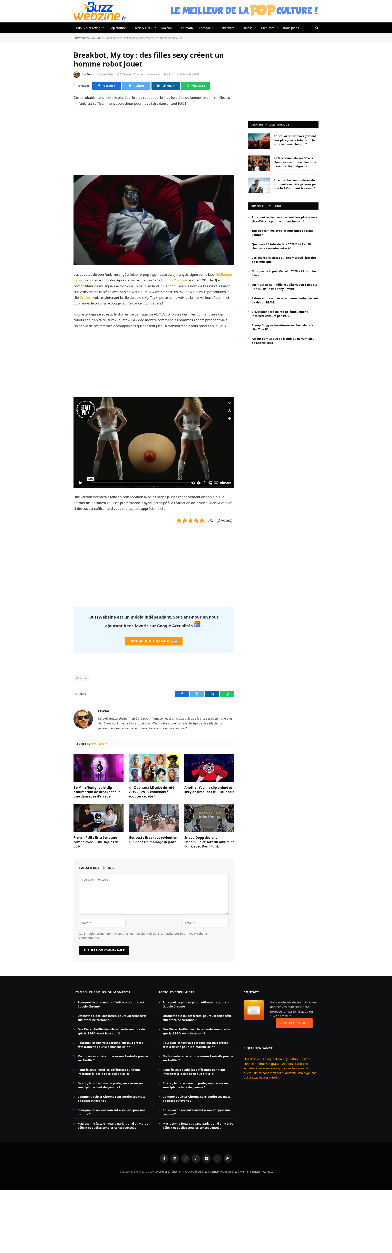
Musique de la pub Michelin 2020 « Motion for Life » (284, 273)
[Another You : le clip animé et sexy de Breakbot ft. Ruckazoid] (209, 768)
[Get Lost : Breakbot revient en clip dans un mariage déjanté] (154, 818)
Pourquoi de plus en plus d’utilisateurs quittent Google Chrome (111, 1004)
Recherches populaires (223, 1171)
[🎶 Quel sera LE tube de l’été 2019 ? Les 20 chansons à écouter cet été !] (154, 768)
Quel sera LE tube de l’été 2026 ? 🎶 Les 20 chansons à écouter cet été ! (281, 246)
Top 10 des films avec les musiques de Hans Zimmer (282, 233)
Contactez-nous (294, 1023)
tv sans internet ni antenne (278, 1073)
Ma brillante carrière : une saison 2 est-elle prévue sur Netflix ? (113, 1058)
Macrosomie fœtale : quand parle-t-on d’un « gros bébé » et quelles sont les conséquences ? (113, 1126)
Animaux (187, 28)
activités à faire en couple (261, 1068)
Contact (268, 1171)
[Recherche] (316, 27)
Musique (97, 38)
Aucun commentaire (148, 74)
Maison (166, 28)
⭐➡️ (154, 641)
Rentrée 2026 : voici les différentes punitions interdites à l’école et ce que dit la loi (109, 1072)
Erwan (90, 74)
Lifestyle (205, 28)
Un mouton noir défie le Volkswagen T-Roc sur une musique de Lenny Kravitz (284, 287)
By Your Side (178, 280)
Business (245, 28)
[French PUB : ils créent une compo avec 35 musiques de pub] (99, 818)
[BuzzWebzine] (100, 11)
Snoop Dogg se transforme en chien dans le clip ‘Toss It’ (282, 327)
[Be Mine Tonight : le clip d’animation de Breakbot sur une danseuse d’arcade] (99, 768)
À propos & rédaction (169, 1171)
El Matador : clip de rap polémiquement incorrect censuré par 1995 (280, 314)
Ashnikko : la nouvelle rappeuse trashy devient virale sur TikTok (285, 300)
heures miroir (268, 1077)
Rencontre (227, 28)
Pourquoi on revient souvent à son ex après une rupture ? (111, 1112)
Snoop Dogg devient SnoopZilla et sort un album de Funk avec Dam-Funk (209, 842)
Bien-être (267, 28)
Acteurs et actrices (295, 1064)
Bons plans (291, 28)
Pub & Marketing (88, 28)
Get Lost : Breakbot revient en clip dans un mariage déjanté (153, 839)
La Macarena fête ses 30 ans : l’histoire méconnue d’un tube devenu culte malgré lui (295, 162)
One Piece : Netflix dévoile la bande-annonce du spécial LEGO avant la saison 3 (111, 1031)
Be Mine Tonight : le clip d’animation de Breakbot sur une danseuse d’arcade (97, 792)
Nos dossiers (253, 1059)
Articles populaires (196, 1171)
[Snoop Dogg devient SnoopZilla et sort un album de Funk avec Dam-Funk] (209, 818)
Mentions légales (250, 1171)
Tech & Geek (144, 28)
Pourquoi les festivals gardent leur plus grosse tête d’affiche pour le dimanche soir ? (295, 140)
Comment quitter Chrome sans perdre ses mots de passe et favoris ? (111, 1099)
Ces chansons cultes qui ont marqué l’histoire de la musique (284, 260)
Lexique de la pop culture (281, 1059)
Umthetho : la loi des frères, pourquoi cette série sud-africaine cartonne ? (112, 1018)
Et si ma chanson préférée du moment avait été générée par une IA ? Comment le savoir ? (295, 184)
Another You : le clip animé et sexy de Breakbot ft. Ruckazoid (209, 789)
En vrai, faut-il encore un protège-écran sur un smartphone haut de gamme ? (110, 1085)
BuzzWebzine (82, 38)
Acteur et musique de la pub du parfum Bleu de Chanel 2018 (283, 340)
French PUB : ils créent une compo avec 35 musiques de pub (96, 842)
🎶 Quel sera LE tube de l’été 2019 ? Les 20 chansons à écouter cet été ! (151, 792)
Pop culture (117, 28)
